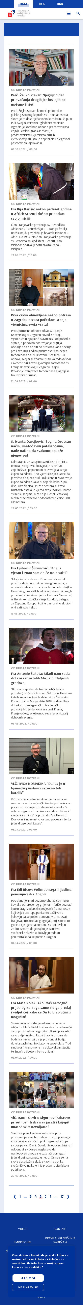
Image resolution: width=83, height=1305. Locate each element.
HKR (60, 3)
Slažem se (28, 1278)
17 (62, 1196)
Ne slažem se (28, 1287)
